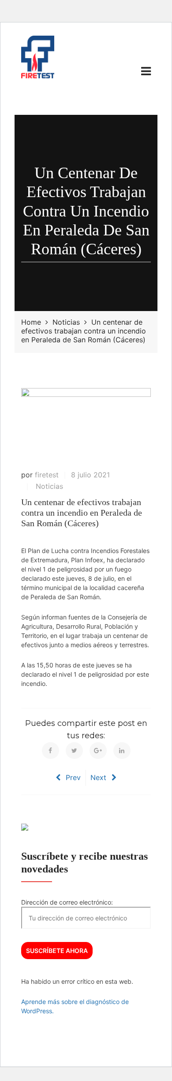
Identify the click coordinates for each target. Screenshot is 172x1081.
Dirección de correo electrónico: (67, 902)
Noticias (49, 486)
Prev (73, 777)
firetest (47, 474)
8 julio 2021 (90, 474)
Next (98, 777)
